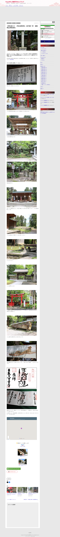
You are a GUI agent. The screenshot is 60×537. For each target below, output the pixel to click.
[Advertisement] (30, 13)
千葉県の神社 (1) (43, 75)
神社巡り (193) (43, 66)
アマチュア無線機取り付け (45, 100)
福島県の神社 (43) (44, 70)
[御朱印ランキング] (23, 455)
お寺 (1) (42, 86)
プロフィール (21, 5)
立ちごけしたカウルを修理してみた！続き (47, 94)
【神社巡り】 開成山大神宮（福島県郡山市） (30, 499)
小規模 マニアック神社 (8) (45, 84)
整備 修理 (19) (43, 50)
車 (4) (41, 62)
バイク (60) (42, 47)
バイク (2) (42, 60)
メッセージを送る (15, 5)
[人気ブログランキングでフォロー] (14, 469)
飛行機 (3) (42, 58)
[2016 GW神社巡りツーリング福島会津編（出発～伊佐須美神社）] (12, 490)
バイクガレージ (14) (44, 53)
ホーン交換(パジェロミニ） (12, 499)
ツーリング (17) (43, 48)
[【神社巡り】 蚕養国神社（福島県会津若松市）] (33, 490)
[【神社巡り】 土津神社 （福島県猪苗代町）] (22, 490)
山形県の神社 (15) (44, 67)
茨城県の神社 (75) (44, 72)
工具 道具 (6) (43, 55)
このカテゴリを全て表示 (47, 38)
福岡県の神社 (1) (43, 78)
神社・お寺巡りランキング (23, 465)
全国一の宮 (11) (43, 81)
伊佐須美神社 (12, 59)
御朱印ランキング (22, 456)
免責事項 (30, 532)
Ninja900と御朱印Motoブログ (14, 2)
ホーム (7, 5)
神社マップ (10, 5)
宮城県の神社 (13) (44, 69)
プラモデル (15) (43, 57)
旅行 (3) (42, 64)
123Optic (42, 98)
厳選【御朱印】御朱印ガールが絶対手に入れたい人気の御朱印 (48, 113)
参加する (53, 39)
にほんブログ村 (22, 446)
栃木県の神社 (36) (44, 73)
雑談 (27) (42, 88)
